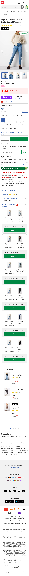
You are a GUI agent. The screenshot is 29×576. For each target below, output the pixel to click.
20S (18, 124)
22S (7, 128)
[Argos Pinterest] (19, 491)
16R (26, 120)
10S (14, 115)
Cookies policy (9, 518)
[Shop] (6, 3)
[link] (11, 26)
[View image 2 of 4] (11, 75)
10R (18, 115)
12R (3, 120)
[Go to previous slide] (2, 51)
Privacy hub (14, 517)
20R (22, 124)
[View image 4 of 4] (24, 75)
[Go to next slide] (27, 51)
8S (3, 115)
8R (6, 115)
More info (25, 165)
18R (10, 124)
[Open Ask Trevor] (26, 7)
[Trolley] (26, 3)
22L (15, 128)
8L (10, 115)
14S (10, 120)
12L (7, 120)
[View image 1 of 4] (5, 75)
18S (7, 124)
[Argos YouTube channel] (5, 491)
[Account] (19, 3)
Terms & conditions (15, 520)
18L (14, 124)
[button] (23, 33)
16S (22, 120)
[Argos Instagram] (23, 491)
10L (22, 115)
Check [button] (24, 152)
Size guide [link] (25, 112)
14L (18, 120)
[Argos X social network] (14, 491)
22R (11, 128)
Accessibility (6, 517)
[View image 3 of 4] (18, 75)
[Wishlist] (23, 3)
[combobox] (11, 7)
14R (14, 120)
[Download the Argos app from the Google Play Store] (19, 502)
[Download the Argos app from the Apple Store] (9, 502)
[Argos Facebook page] (10, 491)
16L (3, 124)
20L (3, 128)
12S (26, 115)
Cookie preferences (19, 518)
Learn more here (14, 467)
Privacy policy (22, 517)
